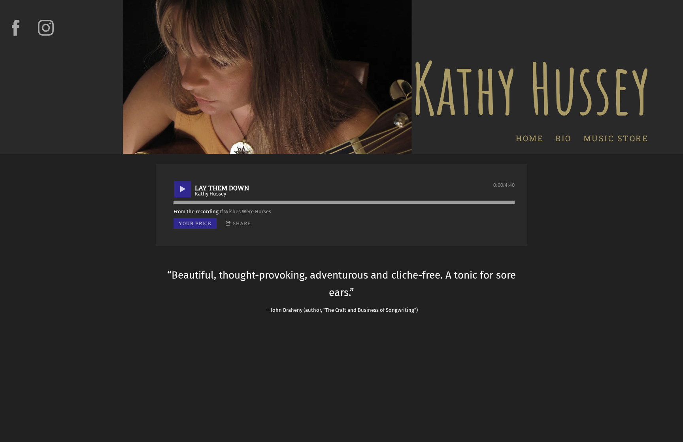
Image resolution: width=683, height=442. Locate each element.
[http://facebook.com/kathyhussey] (16, 28)
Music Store (615, 138)
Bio (563, 138)
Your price (195, 223)
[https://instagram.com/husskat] (46, 28)
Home (529, 138)
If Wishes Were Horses (245, 211)
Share (242, 223)
